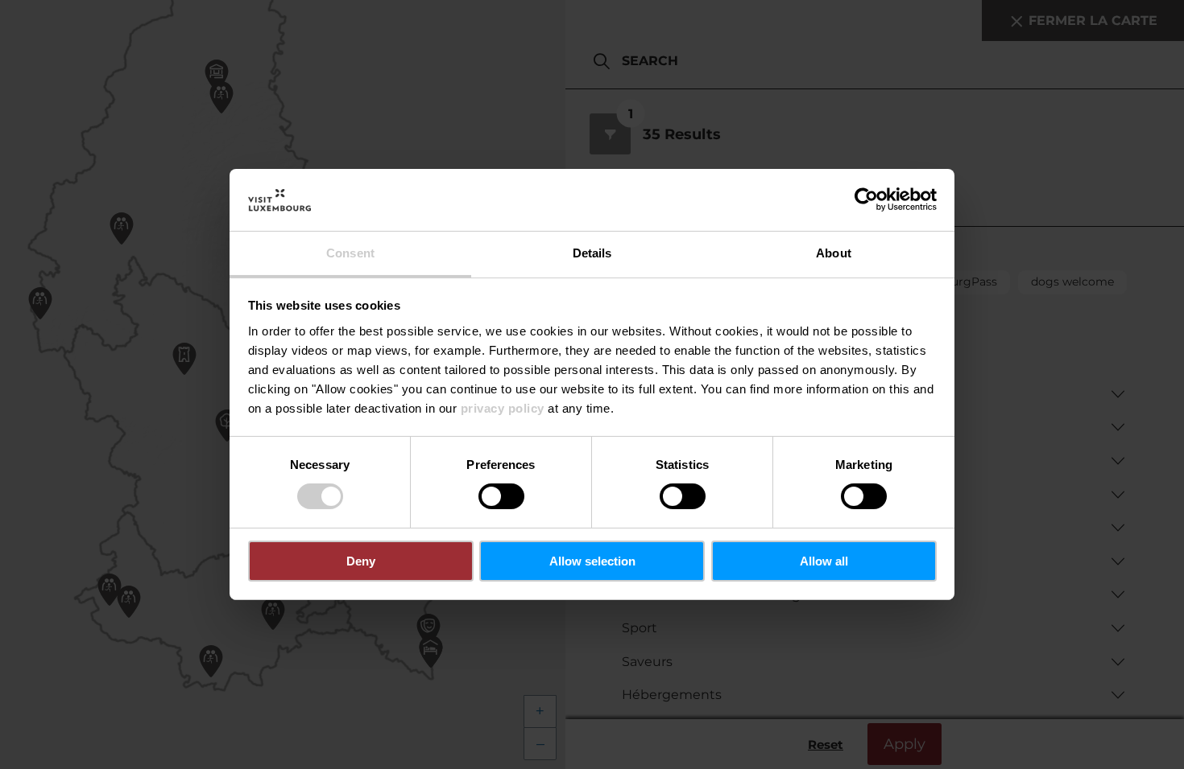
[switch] (501, 496)
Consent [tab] (350, 253)
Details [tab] (592, 253)
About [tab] (833, 253)
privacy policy (502, 408)
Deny (360, 561)
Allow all (824, 561)
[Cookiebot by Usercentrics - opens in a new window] (866, 199)
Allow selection (592, 561)
